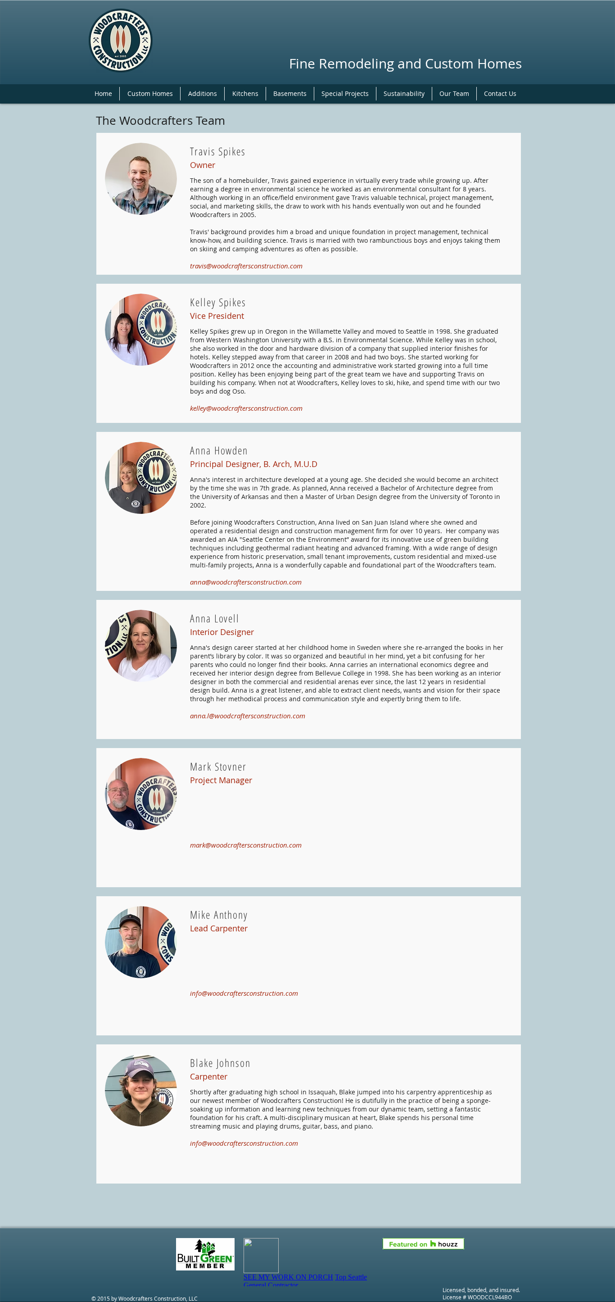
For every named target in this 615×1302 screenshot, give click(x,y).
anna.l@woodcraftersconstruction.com (247, 715)
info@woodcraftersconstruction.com (244, 993)
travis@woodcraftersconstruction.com (246, 265)
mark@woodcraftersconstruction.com (246, 844)
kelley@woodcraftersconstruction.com (246, 408)
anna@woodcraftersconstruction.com (246, 581)
